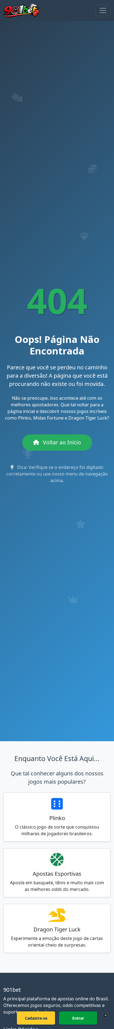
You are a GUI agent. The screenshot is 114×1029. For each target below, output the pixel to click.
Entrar (78, 1018)
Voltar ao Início (61, 442)
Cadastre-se (36, 1018)
